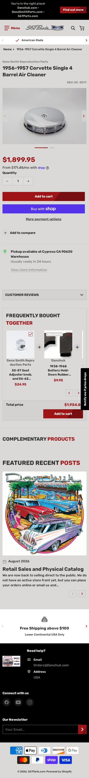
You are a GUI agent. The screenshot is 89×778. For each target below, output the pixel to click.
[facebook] (6, 702)
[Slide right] (86, 40)
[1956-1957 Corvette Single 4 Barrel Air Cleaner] (41, 147)
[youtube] (18, 702)
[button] (12, 28)
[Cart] (82, 28)
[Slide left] (2, 40)
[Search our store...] (73, 28)
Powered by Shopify (59, 771)
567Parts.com (37, 771)
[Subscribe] (82, 729)
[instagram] (30, 702)
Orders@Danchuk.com (51, 665)
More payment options (43, 219)
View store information (29, 270)
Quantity (9, 173)
